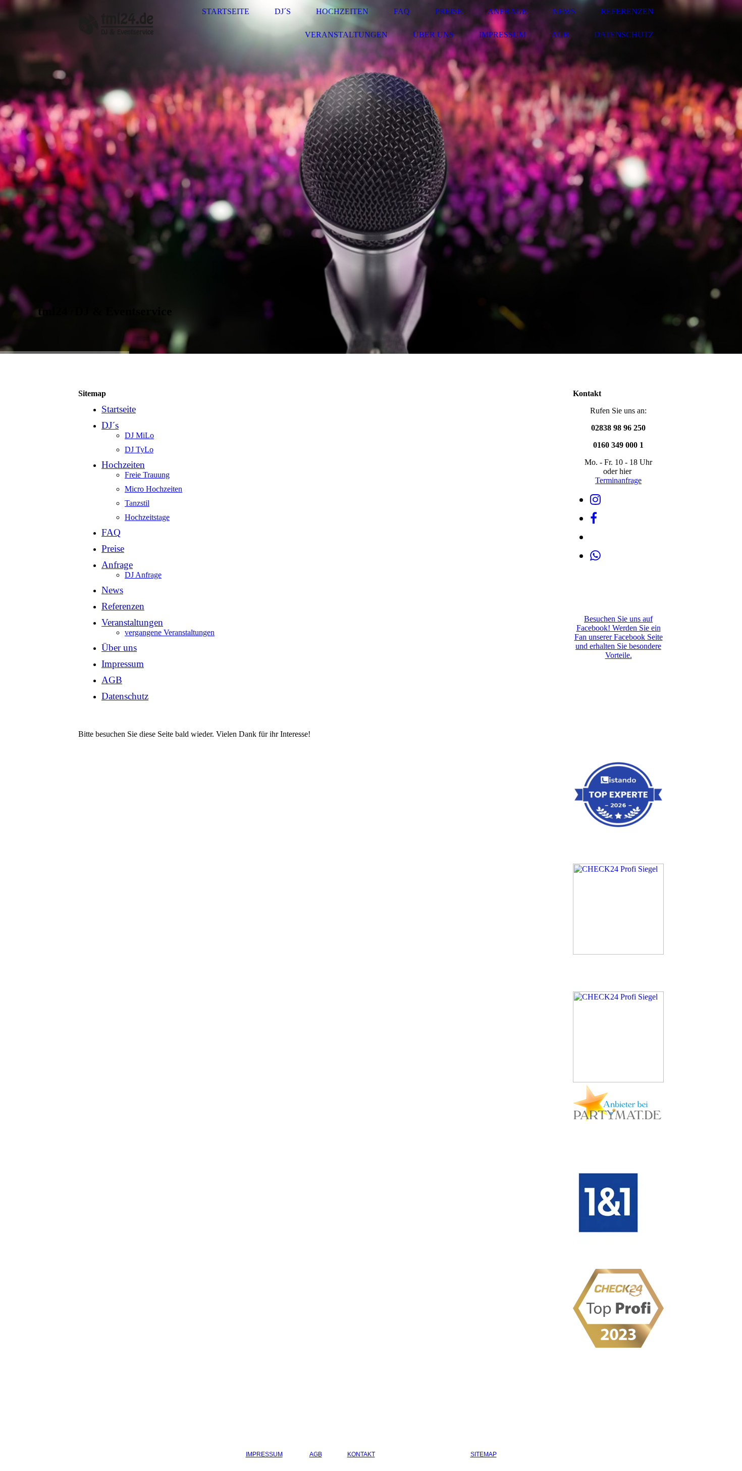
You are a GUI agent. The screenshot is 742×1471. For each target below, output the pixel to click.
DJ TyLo (139, 449)
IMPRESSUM (264, 1454)
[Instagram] (595, 499)
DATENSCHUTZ (422, 1454)
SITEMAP (483, 1454)
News (563, 11)
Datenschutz (624, 34)
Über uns (433, 34)
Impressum (502, 34)
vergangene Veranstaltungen (170, 632)
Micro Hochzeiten (153, 489)
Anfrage (507, 11)
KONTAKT (361, 1454)
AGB (560, 34)
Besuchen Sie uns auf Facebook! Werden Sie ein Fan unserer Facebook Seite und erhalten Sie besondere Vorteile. (618, 636)
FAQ (402, 11)
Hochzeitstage (147, 517)
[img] (116, 23)
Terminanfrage (618, 480)
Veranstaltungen (346, 34)
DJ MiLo (139, 435)
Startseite (225, 11)
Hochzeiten (342, 11)
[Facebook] (593, 518)
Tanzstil (137, 503)
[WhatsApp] (595, 555)
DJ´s (283, 11)
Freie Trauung (147, 474)
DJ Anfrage (143, 575)
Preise (448, 11)
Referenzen (627, 11)
